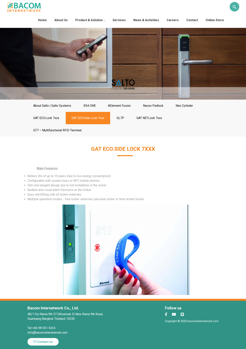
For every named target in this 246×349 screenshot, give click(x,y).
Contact (192, 20)
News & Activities (146, 20)
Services (119, 20)
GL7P (120, 118)
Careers (173, 20)
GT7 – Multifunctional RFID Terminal (57, 130)
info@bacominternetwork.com (47, 332)
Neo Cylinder (184, 105)
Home (42, 20)
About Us (61, 20)
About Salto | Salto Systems (52, 105)
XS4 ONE (89, 105)
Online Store (215, 20)
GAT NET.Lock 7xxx (149, 118)
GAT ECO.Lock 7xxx (46, 118)
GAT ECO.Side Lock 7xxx (87, 118)
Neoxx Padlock (153, 105)
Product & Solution (89, 20)
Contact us (44, 342)
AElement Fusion (119, 105)
